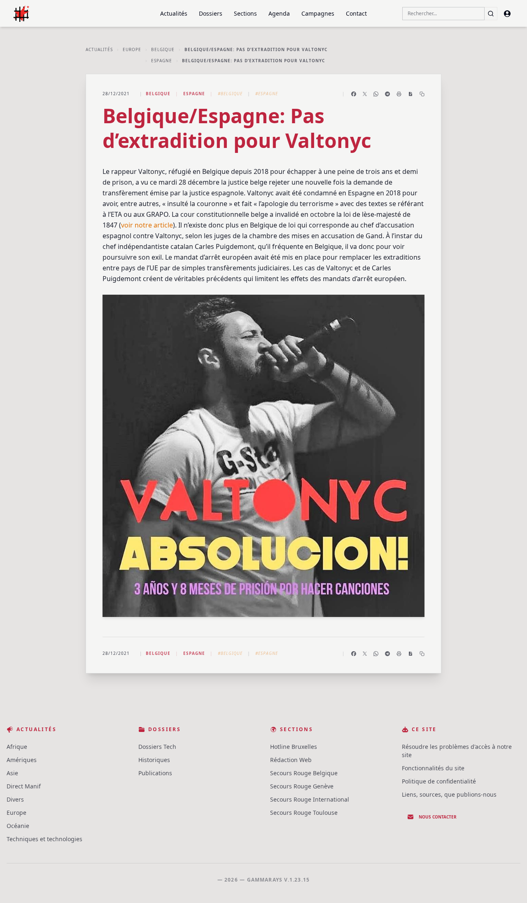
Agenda (279, 13)
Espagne (161, 60)
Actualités (173, 13)
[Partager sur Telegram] (387, 93)
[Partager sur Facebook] (353, 93)
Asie (12, 773)
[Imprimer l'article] (398, 93)
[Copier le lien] (422, 93)
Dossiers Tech (157, 747)
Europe (132, 49)
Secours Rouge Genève (301, 786)
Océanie (18, 826)
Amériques (22, 760)
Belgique (163, 49)
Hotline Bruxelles (293, 747)
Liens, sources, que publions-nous (449, 794)
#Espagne (266, 93)
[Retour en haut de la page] (509, 885)
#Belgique (230, 93)
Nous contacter (438, 817)
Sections (245, 13)
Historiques (154, 760)
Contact (356, 13)
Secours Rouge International (309, 799)
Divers (15, 799)
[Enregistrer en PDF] (410, 93)
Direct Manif (24, 786)
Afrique (17, 747)
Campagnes (317, 13)
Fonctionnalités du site (433, 768)
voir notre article (147, 225)
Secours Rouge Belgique (304, 773)
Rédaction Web (291, 760)
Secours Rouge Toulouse (304, 812)
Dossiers (210, 13)
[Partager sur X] (365, 94)
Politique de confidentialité (439, 781)
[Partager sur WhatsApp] (375, 93)
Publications (155, 773)
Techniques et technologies (44, 839)
